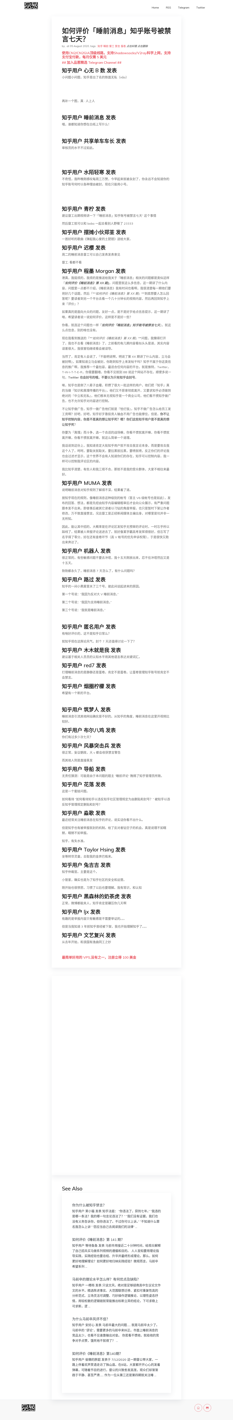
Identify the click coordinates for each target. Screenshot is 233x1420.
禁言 (117, 46)
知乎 (100, 46)
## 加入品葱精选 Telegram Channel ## (91, 62)
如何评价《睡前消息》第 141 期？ (98, 1239)
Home (155, 7)
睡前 (105, 46)
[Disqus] (116, 1032)
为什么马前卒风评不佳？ (91, 1319)
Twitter (200, 7)
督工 (111, 46)
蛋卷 (123, 46)
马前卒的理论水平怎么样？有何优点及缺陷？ (106, 1279)
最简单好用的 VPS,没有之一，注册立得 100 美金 (99, 957)
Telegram (183, 7)
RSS (168, 7)
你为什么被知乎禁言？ (89, 1205)
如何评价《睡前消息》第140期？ (97, 1353)
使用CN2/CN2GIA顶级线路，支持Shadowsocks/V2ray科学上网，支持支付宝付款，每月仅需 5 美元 (116, 55)
